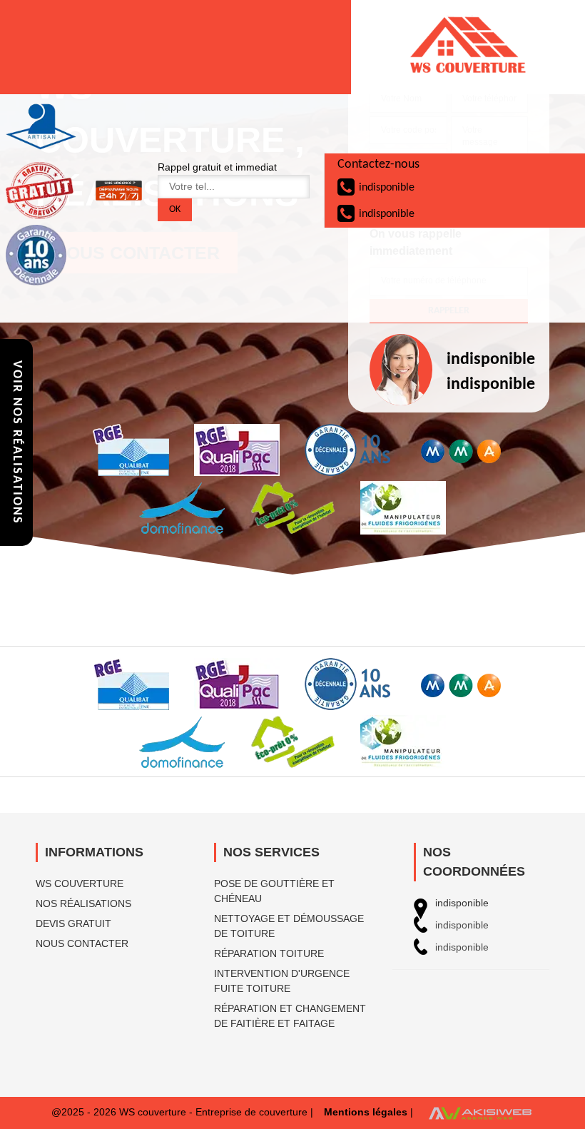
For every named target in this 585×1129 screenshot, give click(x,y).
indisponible (386, 187)
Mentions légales (365, 1112)
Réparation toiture (269, 953)
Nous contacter (82, 943)
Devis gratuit (73, 923)
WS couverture (79, 883)
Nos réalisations (83, 903)
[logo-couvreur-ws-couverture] (468, 47)
